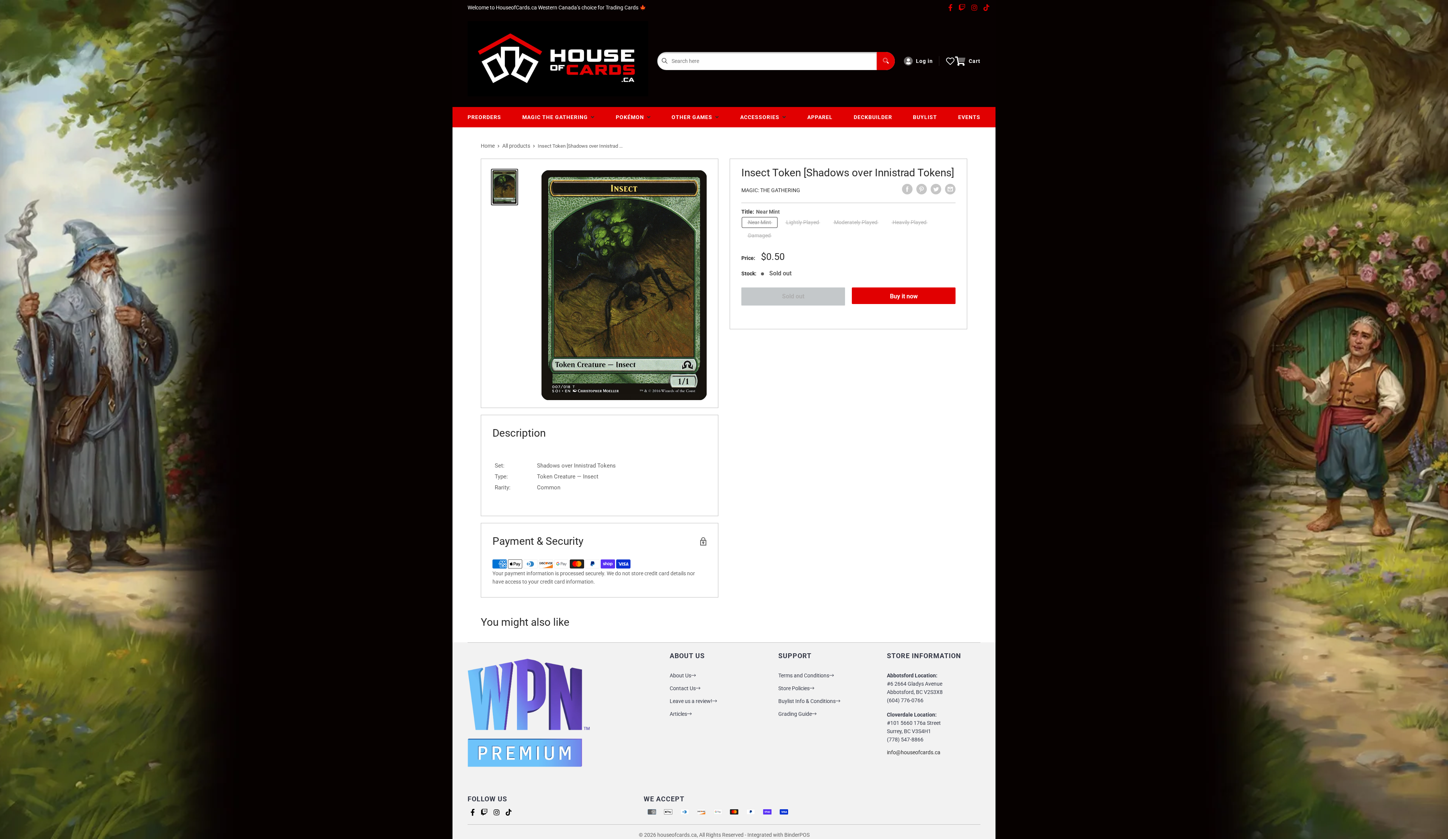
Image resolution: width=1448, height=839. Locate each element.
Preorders (484, 117)
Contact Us (683, 688)
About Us (680, 675)
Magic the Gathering (556, 117)
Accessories (761, 117)
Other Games (693, 117)
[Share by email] (950, 189)
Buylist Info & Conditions (807, 701)
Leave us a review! (691, 701)
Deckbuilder (873, 117)
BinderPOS (797, 835)
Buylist (925, 117)
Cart (974, 61)
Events (969, 117)
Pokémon (631, 117)
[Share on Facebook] (907, 189)
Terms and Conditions (803, 675)
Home (488, 146)
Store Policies (794, 688)
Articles (678, 714)
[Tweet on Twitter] (936, 189)
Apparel (820, 117)
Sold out (793, 296)
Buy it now (904, 296)
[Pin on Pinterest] (921, 189)
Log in (924, 61)
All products (516, 146)
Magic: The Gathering (770, 190)
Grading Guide (795, 714)
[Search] (886, 61)
